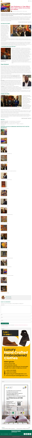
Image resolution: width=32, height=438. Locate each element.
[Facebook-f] (24, 434)
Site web (2, 320)
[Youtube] (26, 434)
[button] (29, 1)
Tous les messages (8, 298)
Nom (1, 314)
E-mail (2, 317)
